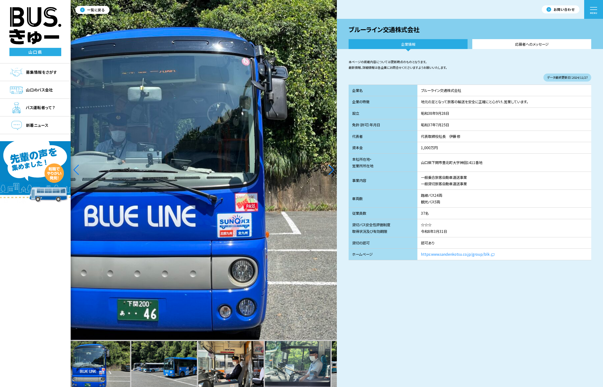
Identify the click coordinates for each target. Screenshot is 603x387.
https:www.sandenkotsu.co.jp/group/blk (455, 254)
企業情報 (408, 44)
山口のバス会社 (39, 90)
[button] (331, 170)
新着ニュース (37, 125)
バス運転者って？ (40, 107)
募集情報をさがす (41, 72)
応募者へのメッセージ (532, 44)
